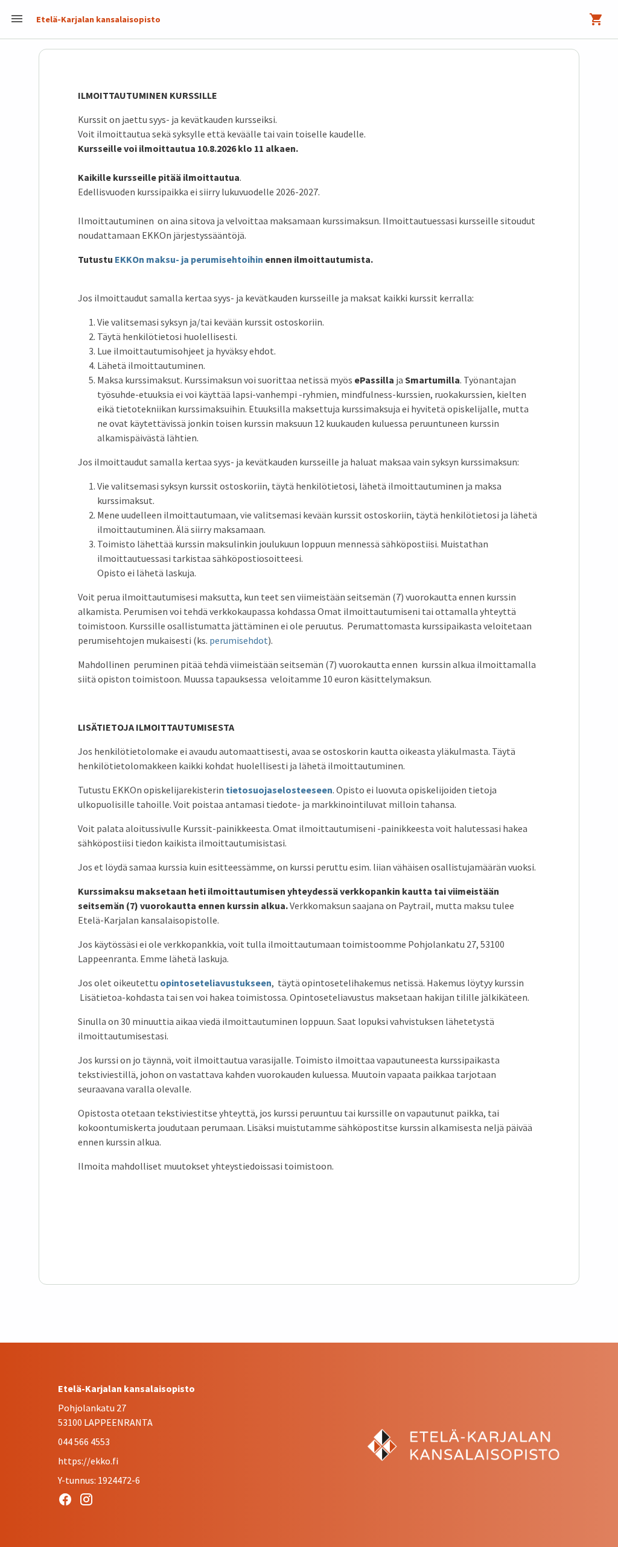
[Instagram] (89, 1501)
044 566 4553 (84, 1441)
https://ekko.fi (88, 1461)
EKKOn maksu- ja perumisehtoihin (190, 259)
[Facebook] (68, 1501)
